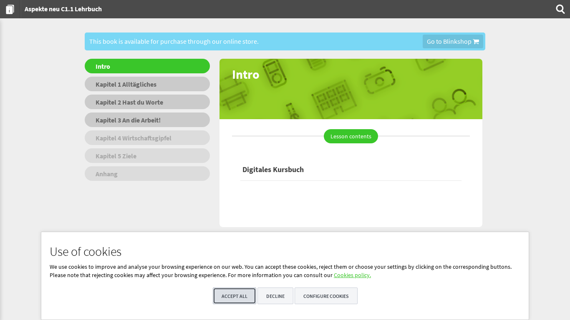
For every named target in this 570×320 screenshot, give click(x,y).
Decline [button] (275, 296)
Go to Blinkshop (450, 41)
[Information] (10, 9)
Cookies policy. (352, 275)
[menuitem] (10, 9)
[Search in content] (559, 9)
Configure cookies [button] (326, 296)
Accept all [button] (234, 296)
